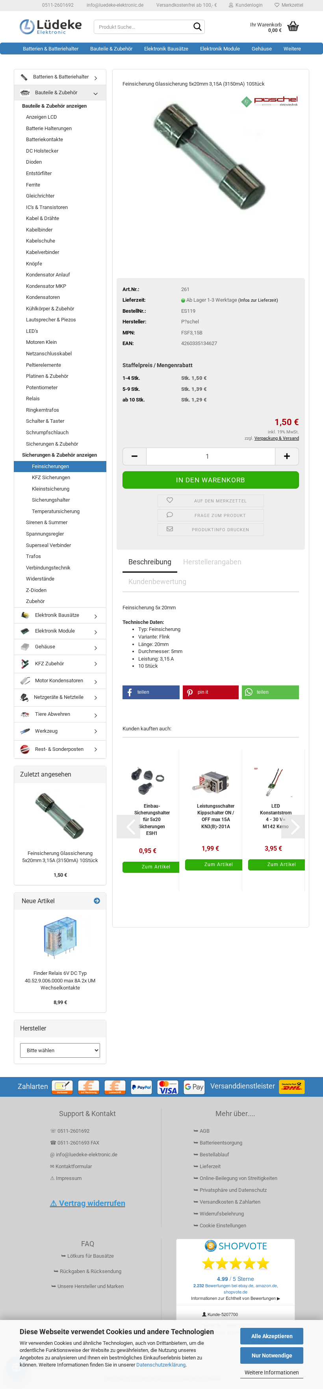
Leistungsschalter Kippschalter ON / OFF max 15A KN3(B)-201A (215, 816)
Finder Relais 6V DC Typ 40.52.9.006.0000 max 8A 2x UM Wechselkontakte (60, 980)
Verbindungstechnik (48, 568)
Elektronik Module (220, 49)
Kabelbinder (39, 230)
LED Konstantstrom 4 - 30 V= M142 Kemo (275, 816)
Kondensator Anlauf (48, 275)
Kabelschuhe (40, 241)
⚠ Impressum (66, 1178)
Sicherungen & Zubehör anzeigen (59, 455)
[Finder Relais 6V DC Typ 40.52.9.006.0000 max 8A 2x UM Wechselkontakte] (60, 938)
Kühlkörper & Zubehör (50, 309)
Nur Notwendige (272, 1355)
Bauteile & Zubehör (111, 49)
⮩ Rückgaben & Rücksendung (87, 1271)
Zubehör (35, 601)
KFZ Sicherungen (51, 477)
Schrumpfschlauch (47, 432)
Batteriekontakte (44, 139)
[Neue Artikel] (97, 901)
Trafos (33, 556)
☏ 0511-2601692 (69, 1131)
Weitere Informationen (272, 1372)
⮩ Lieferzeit (207, 1166)
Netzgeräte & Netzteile (58, 697)
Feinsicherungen (50, 466)
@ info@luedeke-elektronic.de (83, 1155)
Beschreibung (149, 562)
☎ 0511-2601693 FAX (75, 1143)
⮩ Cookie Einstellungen (219, 1225)
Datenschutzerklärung (161, 1365)
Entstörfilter (39, 173)
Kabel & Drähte (42, 218)
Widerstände (40, 579)
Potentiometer (42, 387)
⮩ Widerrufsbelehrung (218, 1214)
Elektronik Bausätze (166, 49)
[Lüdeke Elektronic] (51, 27)
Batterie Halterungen (49, 128)
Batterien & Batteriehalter (50, 49)
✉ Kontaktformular (71, 1166)
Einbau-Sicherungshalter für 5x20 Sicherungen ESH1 (152, 819)
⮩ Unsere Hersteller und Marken (87, 1286)
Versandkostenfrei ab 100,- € (186, 5)
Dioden (34, 162)
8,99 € (60, 1002)
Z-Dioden (36, 590)
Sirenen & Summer (46, 522)
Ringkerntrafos (42, 410)
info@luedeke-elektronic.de (114, 5)
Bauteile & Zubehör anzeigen (54, 106)
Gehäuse (262, 49)
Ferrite (33, 185)
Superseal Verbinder (48, 545)
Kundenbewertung (157, 581)
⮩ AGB (201, 1131)
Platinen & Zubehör (47, 376)
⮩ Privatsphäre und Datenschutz (230, 1190)
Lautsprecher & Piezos (51, 320)
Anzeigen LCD (41, 117)
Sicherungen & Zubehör (52, 444)
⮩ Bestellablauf (211, 1155)
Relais (33, 398)
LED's (32, 331)
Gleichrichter (40, 196)
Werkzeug (46, 731)
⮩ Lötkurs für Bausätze (87, 1256)
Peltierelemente (43, 365)
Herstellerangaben (212, 562)
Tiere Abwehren (52, 714)
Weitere (292, 49)
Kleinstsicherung (50, 489)
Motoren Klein (41, 342)
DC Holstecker (42, 151)
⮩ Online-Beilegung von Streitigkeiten (235, 1178)
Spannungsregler (45, 534)
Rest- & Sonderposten (59, 749)
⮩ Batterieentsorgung (217, 1143)
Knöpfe (34, 264)
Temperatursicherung (56, 511)
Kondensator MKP (46, 286)
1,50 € (60, 875)
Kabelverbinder (42, 252)
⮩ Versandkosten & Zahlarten (226, 1202)
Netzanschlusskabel (49, 354)
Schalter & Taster (45, 421)
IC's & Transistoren (47, 207)
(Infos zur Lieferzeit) (258, 300)
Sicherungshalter (51, 500)
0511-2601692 (57, 5)
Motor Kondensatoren (58, 680)
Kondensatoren (43, 297)
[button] (134, 456)
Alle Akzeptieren (272, 1336)
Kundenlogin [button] (248, 5)
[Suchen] (197, 27)
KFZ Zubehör (49, 663)
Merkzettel (291, 5)
